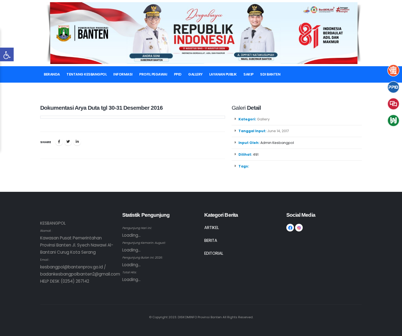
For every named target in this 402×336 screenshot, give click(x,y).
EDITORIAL (213, 253)
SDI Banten (270, 74)
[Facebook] (59, 142)
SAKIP (248, 74)
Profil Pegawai (153, 74)
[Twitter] (68, 142)
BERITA (210, 240)
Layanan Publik (223, 74)
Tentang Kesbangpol (86, 74)
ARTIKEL (211, 227)
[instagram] (299, 227)
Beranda (52, 74)
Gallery (195, 74)
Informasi (123, 74)
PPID (178, 74)
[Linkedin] (77, 142)
